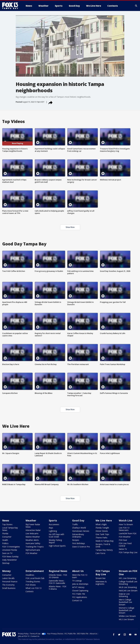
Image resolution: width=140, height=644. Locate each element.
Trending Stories (33, 581)
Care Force (100, 553)
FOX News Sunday (10, 556)
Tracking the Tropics (35, 546)
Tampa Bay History (104, 550)
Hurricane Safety (33, 543)
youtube (130, 634)
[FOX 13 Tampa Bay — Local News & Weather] (11, 5)
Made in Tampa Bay (104, 541)
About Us (78, 571)
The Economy (8, 584)
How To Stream (126, 524)
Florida (5, 533)
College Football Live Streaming (128, 582)
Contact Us (77, 600)
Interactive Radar (33, 530)
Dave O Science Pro (81, 546)
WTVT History (78, 587)
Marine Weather (33, 536)
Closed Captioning (80, 590)
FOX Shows (31, 584)
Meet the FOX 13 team (79, 576)
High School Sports (57, 545)
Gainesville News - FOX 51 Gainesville (57, 581)
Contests (29, 591)
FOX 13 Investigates (11, 546)
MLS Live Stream (126, 619)
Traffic (75, 524)
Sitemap (5, 563)
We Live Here (104, 520)
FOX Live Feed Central (125, 544)
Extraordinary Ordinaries (78, 535)
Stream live (100, 578)
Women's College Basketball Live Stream (126, 610)
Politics (5, 543)
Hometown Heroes (80, 531)
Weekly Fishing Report (55, 541)
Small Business (8, 588)
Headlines (30, 575)
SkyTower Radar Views (33, 525)
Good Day (78, 520)
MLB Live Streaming (128, 587)
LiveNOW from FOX (127, 533)
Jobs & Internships (80, 584)
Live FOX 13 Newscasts (124, 528)
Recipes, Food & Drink (103, 545)
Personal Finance (9, 581)
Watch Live (125, 520)
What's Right (101, 524)
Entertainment (35, 571)
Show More (70, 227)
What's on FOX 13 (33, 588)
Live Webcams (32, 533)
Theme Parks (101, 537)
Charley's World (79, 527)
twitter (119, 634)
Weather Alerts (32, 540)
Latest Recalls (8, 578)
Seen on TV (7, 553)
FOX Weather (31, 553)
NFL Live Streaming (127, 578)
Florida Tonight (102, 527)
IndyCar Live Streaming (124, 595)
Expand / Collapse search (136, 6)
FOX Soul (123, 540)
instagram (124, 634)
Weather (31, 520)
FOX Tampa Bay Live (128, 552)
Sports (53, 520)
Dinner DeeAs (102, 531)
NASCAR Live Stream (128, 590)
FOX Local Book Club (35, 578)
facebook (114, 634)
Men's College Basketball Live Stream (125, 602)
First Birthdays (78, 543)
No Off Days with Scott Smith (56, 535)
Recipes (75, 540)
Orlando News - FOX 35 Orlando (58, 576)
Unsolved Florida (9, 550)
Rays (51, 527)
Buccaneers (54, 524)
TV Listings (77, 580)
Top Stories (7, 524)
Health (5, 540)
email (135, 634)
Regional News (58, 571)
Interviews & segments (101, 582)
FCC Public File (78, 594)
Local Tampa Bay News (10, 528)
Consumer (6, 536)
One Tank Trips (102, 534)
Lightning (53, 531)
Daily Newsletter (9, 559)
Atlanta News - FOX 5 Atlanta (57, 587)
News (5, 520)
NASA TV (123, 549)
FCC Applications (79, 597)
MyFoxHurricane (33, 550)
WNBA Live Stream (127, 616)
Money (6, 571)
